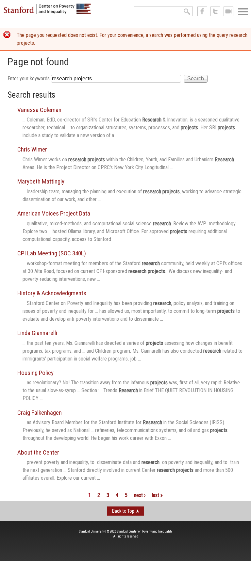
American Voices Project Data (53, 213)
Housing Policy (35, 373)
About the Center (38, 452)
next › (139, 495)
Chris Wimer (32, 149)
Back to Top (123, 511)
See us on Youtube (228, 11)
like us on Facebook (202, 11)
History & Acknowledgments (51, 293)
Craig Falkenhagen (39, 412)
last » (157, 495)
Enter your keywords (29, 78)
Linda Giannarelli (37, 333)
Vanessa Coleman (39, 110)
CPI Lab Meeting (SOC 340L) (51, 253)
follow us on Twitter (215, 11)
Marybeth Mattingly (40, 181)
